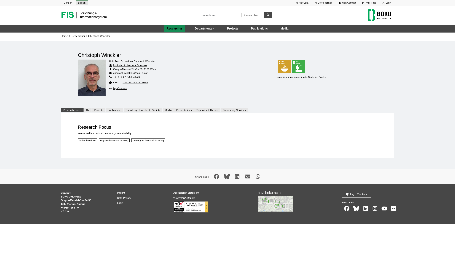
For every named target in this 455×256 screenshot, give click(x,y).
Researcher (174, 28)
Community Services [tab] (234, 110)
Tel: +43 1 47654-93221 (126, 76)
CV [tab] (87, 110)
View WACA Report (184, 197)
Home (64, 36)
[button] (204, 28)
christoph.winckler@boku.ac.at (130, 72)
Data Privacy (124, 197)
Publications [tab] (114, 110)
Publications (259, 28)
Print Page (370, 2)
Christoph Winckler (99, 36)
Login (388, 2)
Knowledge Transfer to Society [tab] (143, 110)
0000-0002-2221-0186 (135, 82)
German (68, 2)
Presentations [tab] (184, 110)
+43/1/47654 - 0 (70, 207)
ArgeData (303, 2)
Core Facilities (325, 2)
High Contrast (348, 2)
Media (284, 28)
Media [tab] (168, 110)
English (81, 2)
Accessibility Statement (186, 192)
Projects (232, 28)
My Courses (120, 88)
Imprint (121, 192)
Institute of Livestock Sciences (130, 65)
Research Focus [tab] (72, 110)
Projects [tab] (98, 110)
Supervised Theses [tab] (207, 110)
